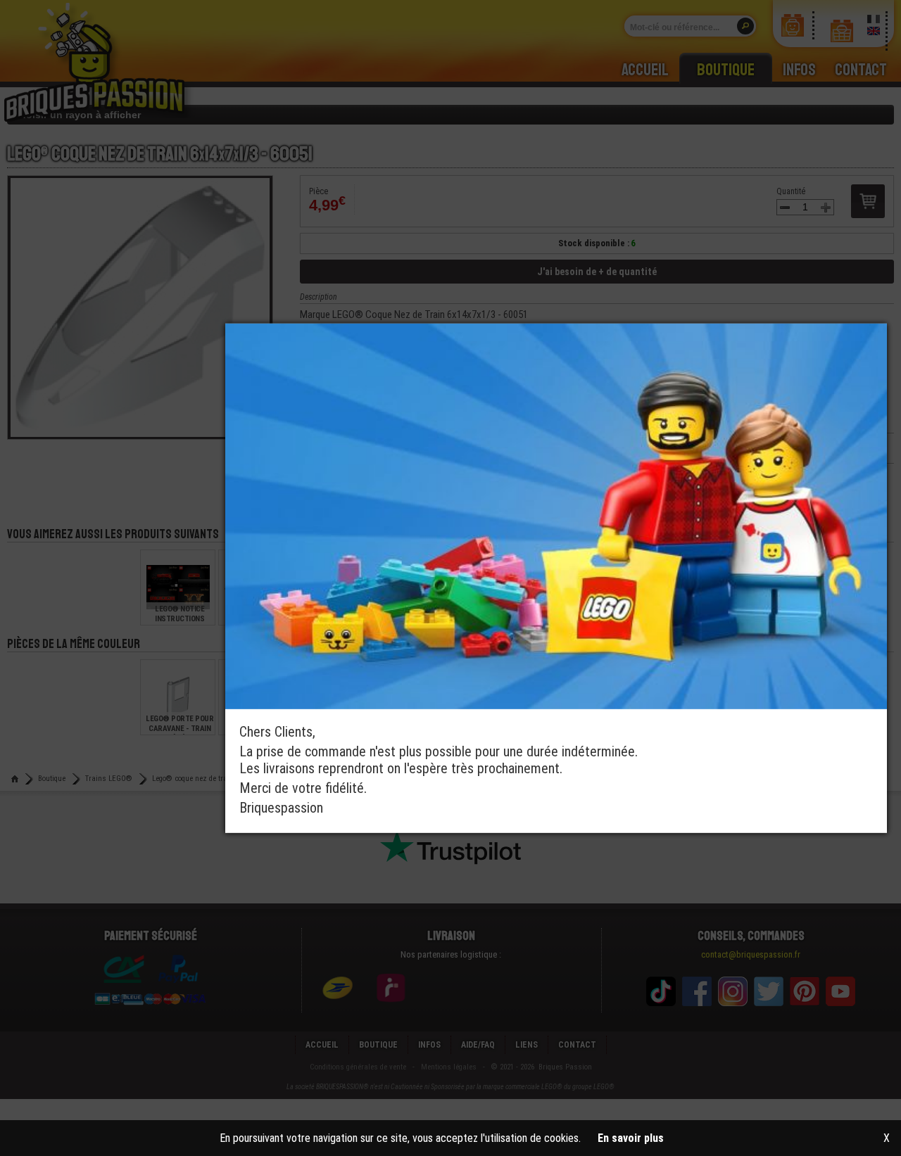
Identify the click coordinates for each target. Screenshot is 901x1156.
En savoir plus (631, 1138)
